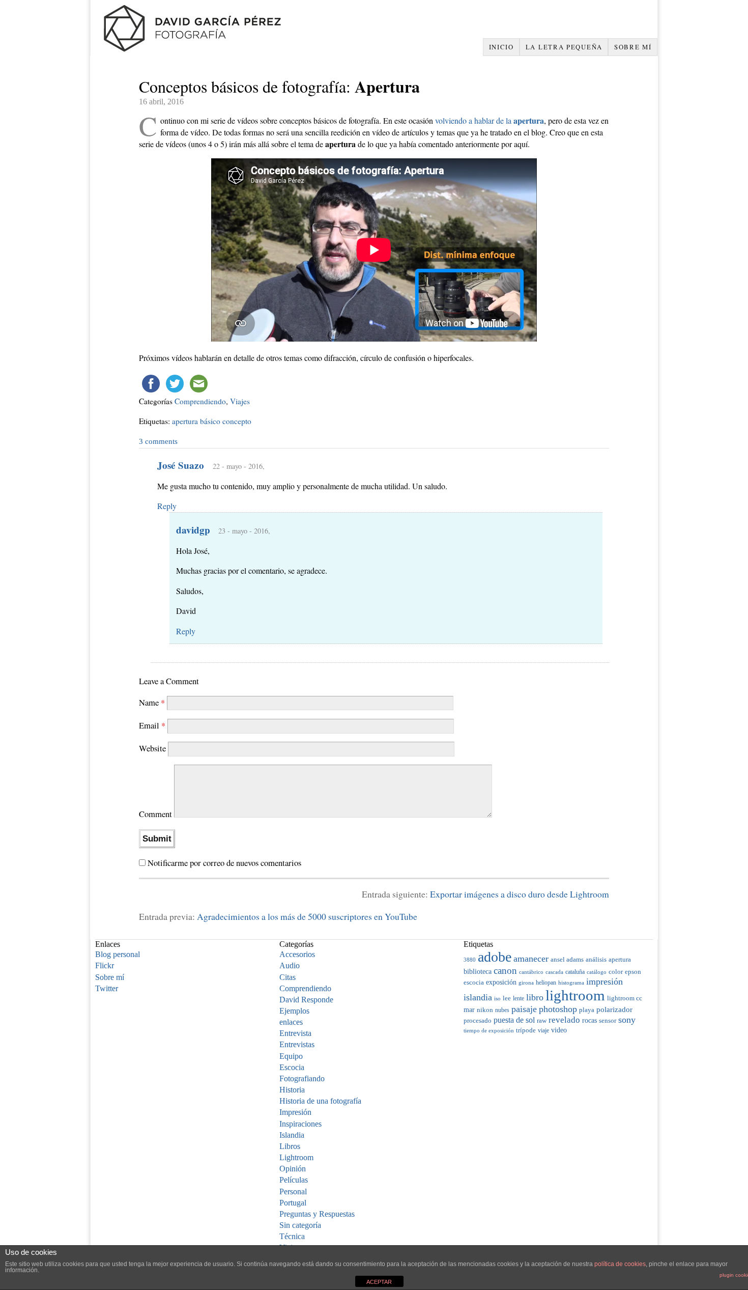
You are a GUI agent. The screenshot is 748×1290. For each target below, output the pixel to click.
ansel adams (567, 959)
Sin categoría (300, 1225)
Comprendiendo (200, 401)
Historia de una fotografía (320, 1101)
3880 (470, 960)
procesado (478, 1020)
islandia (478, 997)
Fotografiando (302, 1078)
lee (507, 998)
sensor (607, 1020)
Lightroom (296, 1157)
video (559, 1030)
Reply (167, 505)
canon (505, 970)
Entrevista (295, 1033)
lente (518, 998)
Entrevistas (296, 1044)
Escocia (291, 1067)
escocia (474, 982)
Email (152, 725)
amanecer (531, 959)
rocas (589, 1020)
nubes (502, 1010)
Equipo (291, 1056)
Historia (292, 1089)
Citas (287, 977)
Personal (293, 1191)
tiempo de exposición (489, 1030)
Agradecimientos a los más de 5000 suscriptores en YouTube (307, 916)
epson (633, 971)
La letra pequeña (564, 46)
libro (534, 997)
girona (526, 982)
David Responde (306, 999)
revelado (564, 1020)
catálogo (597, 972)
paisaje (524, 1009)
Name (152, 702)
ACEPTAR (379, 1282)
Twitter (106, 988)
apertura (185, 421)
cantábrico (531, 972)
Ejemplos (294, 1010)
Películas (293, 1179)
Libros (289, 1146)
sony (627, 1020)
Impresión (295, 1112)
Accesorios (297, 954)
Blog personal (117, 954)
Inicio (501, 46)
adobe (494, 957)
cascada (554, 972)
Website (152, 748)
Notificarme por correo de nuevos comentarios (224, 862)
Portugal (292, 1202)
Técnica (292, 1236)
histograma (571, 982)
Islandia (291, 1135)
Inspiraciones (300, 1123)
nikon (485, 1010)
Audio (289, 965)
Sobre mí (633, 46)
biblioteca (478, 971)
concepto (236, 421)
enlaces (291, 1022)
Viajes (240, 401)
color (616, 971)
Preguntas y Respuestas (317, 1214)
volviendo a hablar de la (489, 120)
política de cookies (620, 1264)
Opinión (292, 1168)
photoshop (558, 1009)
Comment (155, 814)
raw (541, 1020)
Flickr (104, 965)
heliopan (546, 982)
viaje (543, 1030)
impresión (604, 981)
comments (158, 441)
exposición (501, 982)
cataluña (575, 971)
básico (210, 421)
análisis (596, 959)
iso (497, 998)
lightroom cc (624, 998)
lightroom (575, 995)
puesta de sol (514, 1020)
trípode (526, 1030)
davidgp (193, 530)
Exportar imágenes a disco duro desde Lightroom (519, 894)
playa (586, 1010)
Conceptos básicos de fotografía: (279, 86)
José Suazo (180, 465)
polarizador (614, 1009)
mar (469, 1009)
